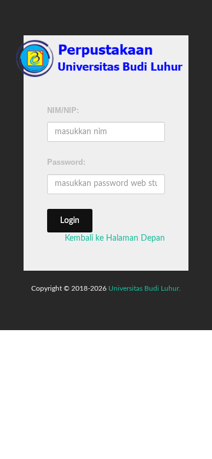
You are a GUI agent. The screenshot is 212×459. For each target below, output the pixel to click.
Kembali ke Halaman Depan (115, 238)
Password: (66, 162)
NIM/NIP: (63, 110)
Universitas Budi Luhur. (144, 288)
